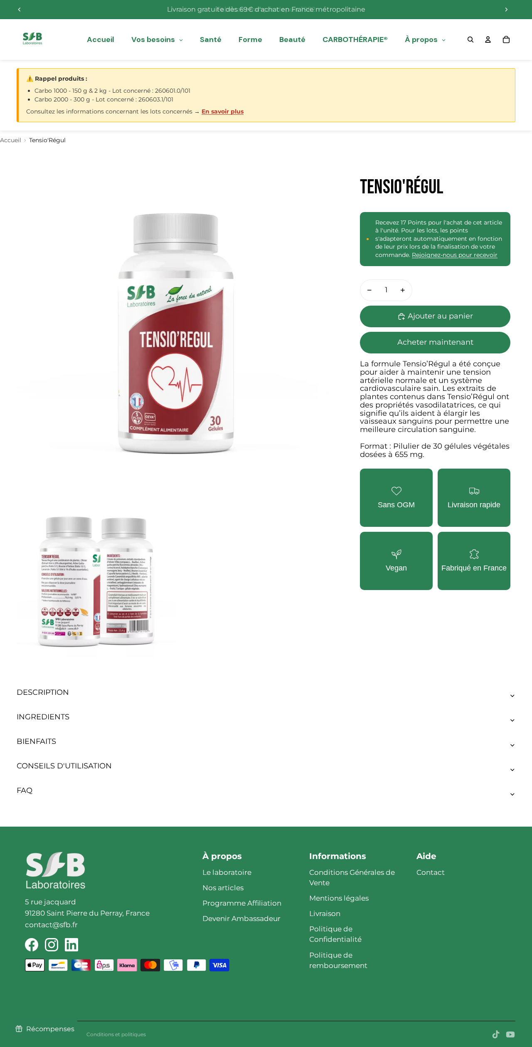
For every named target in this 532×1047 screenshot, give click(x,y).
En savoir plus (223, 111)
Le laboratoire (226, 872)
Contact (430, 872)
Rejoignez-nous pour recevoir (455, 255)
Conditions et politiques (116, 1034)
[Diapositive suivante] (506, 9)
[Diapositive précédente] (19, 9)
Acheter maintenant (435, 342)
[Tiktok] (496, 1035)
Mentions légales (339, 898)
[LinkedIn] (71, 944)
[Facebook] (31, 944)
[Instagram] (51, 944)
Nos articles (223, 888)
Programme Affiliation (241, 903)
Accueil (10, 140)
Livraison (324, 913)
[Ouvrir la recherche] (470, 39)
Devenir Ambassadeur (241, 918)
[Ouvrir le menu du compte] (488, 39)
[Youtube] (510, 1035)
